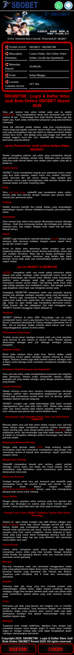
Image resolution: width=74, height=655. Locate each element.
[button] (68, 5)
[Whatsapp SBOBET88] (58, 8)
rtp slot (54, 238)
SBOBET (7, 272)
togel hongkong (10, 524)
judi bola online (17, 192)
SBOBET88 (8, 114)
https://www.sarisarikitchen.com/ (19, 489)
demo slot (60, 430)
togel (40, 447)
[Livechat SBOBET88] (68, 8)
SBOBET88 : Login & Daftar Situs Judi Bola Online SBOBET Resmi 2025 (37, 640)
